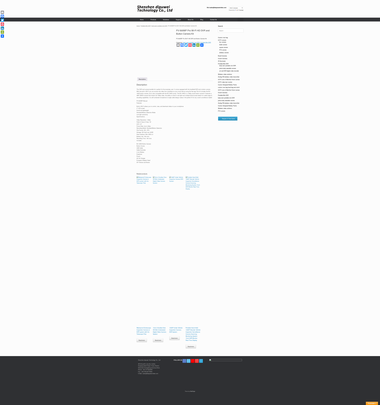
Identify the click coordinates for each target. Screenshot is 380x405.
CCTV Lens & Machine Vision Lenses (229, 79)
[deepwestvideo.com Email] (201, 361)
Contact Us (213, 19)
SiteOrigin (192, 391)
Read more (142, 340)
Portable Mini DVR (146, 26)
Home (142, 19)
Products (153, 19)
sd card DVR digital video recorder (229, 71)
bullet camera (223, 45)
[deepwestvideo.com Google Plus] (193, 361)
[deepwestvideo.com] (155, 8)
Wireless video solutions (225, 74)
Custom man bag (223, 37)
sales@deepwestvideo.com (218, 7)
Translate (241, 10)
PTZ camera (222, 50)
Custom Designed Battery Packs (227, 85)
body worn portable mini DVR (159, 26)
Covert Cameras (222, 58)
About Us (190, 19)
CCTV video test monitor (225, 82)
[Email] (2, 12)
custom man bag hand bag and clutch (229, 87)
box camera (222, 42)
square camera (223, 47)
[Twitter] (2, 20)
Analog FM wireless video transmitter (228, 77)
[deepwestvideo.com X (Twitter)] (188, 361)
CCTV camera (222, 40)
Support (178, 19)
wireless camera (224, 52)
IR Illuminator (222, 61)
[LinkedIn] (2, 28)
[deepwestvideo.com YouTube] (197, 361)
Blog (201, 19)
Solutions (166, 19)
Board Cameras (222, 56)
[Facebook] (2, 16)
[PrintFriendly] (2, 32)
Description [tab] (142, 79)
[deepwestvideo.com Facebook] (184, 361)
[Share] (2, 36)
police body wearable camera (227, 68)
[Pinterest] (2, 24)
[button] (240, 19)
